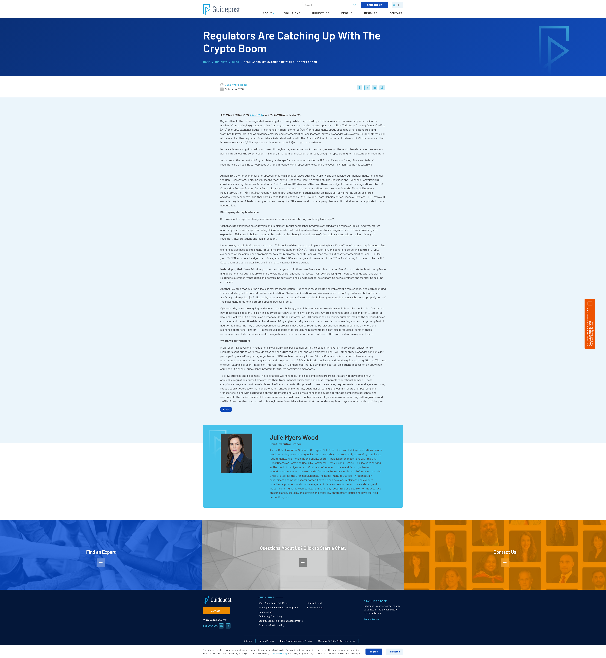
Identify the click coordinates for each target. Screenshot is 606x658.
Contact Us (375, 4)
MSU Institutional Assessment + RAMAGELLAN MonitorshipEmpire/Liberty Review (590, 327)
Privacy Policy (280, 653)
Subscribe (369, 619)
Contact (215, 610)
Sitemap (248, 641)
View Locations (212, 619)
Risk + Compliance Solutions (273, 603)
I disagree (394, 651)
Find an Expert (314, 603)
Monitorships (265, 611)
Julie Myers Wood (236, 84)
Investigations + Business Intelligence (278, 607)
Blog (235, 62)
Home (207, 62)
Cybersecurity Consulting (271, 625)
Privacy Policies (266, 641)
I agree (374, 651)
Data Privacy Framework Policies (296, 641)
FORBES (256, 115)
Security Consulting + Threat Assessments (280, 620)
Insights (221, 62)
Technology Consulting (270, 616)
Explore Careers (315, 607)
